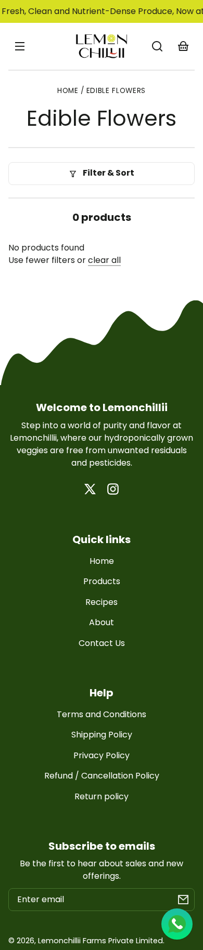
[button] (157, 46)
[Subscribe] (183, 899)
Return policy (101, 796)
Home (68, 91)
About (101, 622)
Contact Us (102, 643)
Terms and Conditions (101, 714)
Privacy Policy (101, 755)
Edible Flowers (116, 91)
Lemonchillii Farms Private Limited (100, 940)
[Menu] (19, 46)
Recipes (101, 602)
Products (101, 581)
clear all (104, 260)
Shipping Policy (101, 735)
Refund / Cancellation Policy (101, 776)
